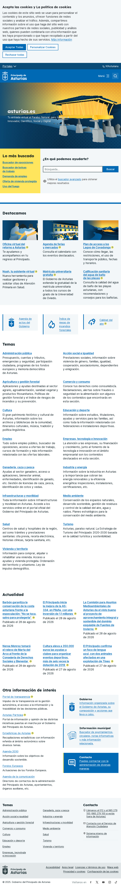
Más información (61, 39)
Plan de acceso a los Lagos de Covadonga (97, 245)
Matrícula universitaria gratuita (57, 273)
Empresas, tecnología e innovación (85, 438)
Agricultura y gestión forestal (21, 381)
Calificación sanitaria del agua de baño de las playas (96, 275)
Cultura (7, 410)
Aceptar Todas (15, 47)
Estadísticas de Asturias (18, 733)
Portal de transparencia (18, 696)
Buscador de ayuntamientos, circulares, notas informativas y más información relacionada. (96, 737)
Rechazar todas (16, 54)
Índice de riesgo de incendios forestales (65, 324)
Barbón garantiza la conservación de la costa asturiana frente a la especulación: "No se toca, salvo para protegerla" (19, 610)
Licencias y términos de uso (90, 867)
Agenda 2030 (10, 751)
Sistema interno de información (96, 835)
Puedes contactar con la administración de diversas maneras (94, 764)
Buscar (111, 169)
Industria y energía (75, 467)
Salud (6, 524)
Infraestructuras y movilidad (21, 495)
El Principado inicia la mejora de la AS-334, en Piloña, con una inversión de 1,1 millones (58, 608)
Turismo (68, 524)
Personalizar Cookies (42, 47)
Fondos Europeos (13, 765)
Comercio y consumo (76, 381)
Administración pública (17, 353)
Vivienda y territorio (15, 548)
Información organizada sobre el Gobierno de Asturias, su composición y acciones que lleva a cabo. (97, 708)
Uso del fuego (11, 186)
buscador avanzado (69, 179)
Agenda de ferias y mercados (54, 245)
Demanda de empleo (15, 176)
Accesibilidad (53, 867)
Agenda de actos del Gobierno (25, 322)
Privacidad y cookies (74, 871)
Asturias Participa (14, 715)
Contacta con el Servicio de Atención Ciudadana (101, 825)
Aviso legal (67, 867)
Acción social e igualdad (78, 353)
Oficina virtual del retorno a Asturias (14, 245)
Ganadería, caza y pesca (18, 467)
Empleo (7, 438)
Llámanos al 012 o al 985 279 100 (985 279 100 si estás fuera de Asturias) (101, 813)
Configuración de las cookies (102, 871)
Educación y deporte (76, 410)
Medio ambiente (73, 495)
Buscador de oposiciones (18, 162)
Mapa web (112, 867)
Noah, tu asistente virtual (18, 271)
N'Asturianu (112, 66)
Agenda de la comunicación (19, 776)
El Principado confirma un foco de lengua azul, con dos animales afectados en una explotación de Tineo (97, 653)
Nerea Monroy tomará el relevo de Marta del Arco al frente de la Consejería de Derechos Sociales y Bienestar (18, 653)
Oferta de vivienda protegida (20, 181)
